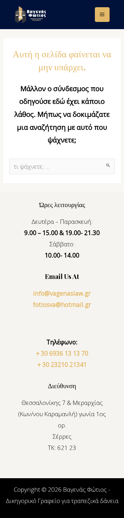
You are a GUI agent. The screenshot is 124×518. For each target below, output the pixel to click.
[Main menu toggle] (102, 14)
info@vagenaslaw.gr (62, 293)
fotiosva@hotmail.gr (62, 305)
